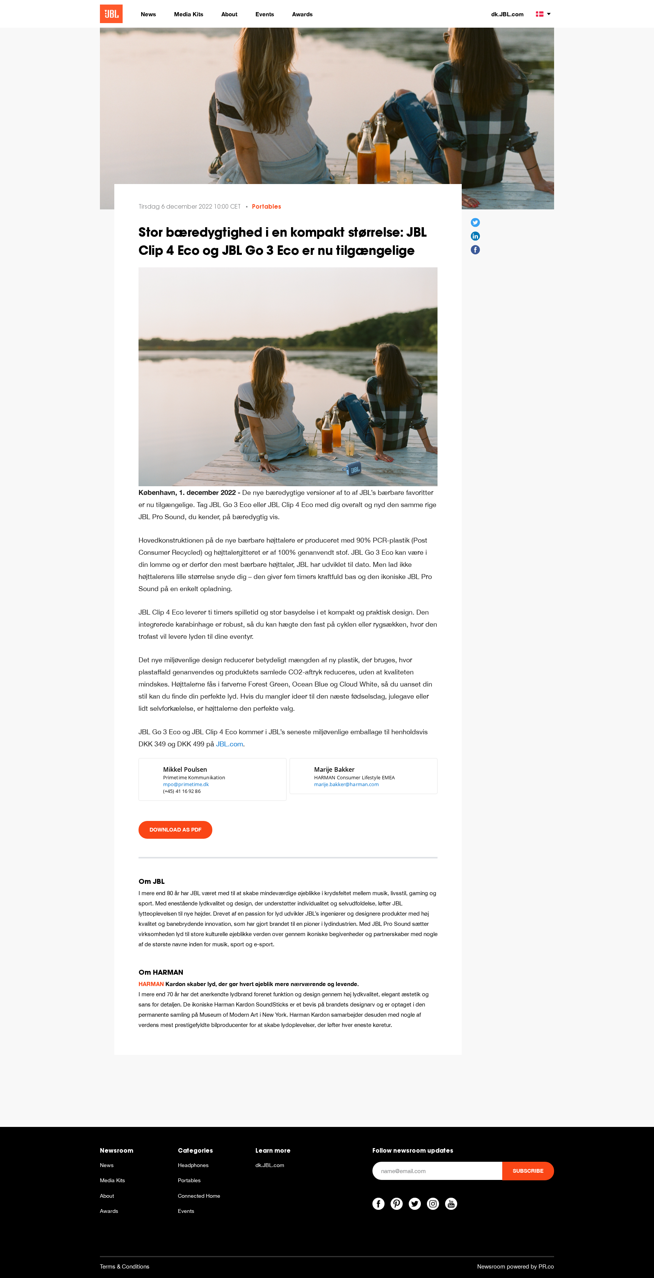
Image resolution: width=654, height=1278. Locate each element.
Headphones (193, 1165)
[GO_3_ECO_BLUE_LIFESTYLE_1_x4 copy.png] (288, 376)
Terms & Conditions (124, 1266)
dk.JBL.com (507, 14)
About (107, 1196)
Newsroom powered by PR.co (515, 1266)
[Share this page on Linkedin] (475, 236)
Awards (109, 1211)
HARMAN (151, 983)
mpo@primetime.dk (186, 784)
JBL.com (229, 744)
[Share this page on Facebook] (475, 249)
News (107, 1165)
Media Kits (112, 1180)
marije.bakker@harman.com (346, 784)
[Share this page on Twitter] (475, 222)
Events (186, 1211)
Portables (266, 206)
